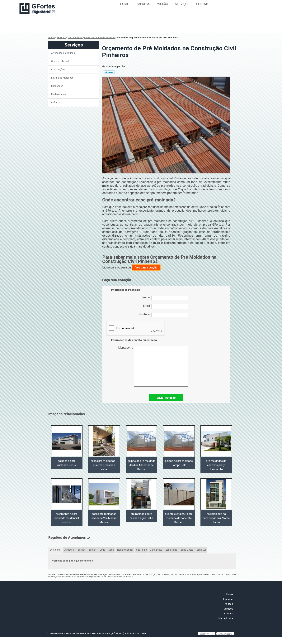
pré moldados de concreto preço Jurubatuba (216, 465)
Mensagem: (126, 347)
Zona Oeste (187, 549)
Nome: (147, 297)
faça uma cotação (146, 267)
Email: (147, 305)
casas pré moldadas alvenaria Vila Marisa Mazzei (104, 518)
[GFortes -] (37, 9)
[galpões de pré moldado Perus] (66, 441)
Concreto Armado (60, 61)
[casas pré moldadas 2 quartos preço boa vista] (104, 441)
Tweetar (109, 72)
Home (124, 4)
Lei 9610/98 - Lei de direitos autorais (117, 577)
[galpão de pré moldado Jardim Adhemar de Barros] (141, 441)
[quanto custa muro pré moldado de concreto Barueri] (179, 494)
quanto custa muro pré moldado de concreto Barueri (179, 518)
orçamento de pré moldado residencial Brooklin (66, 518)
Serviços (182, 4)
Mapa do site (226, 618)
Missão (162, 4)
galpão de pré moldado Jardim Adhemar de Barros (141, 465)
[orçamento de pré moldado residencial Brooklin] (66, 494)
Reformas (56, 102)
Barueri (81, 549)
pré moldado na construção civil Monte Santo (216, 518)
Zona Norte (171, 549)
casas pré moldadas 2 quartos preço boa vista (104, 465)
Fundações (57, 86)
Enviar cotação (166, 397)
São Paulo (141, 549)
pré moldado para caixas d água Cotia (141, 516)
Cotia (102, 549)
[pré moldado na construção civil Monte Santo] (216, 494)
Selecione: (55, 549)
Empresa (143, 4)
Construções (58, 69)
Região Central (125, 549)
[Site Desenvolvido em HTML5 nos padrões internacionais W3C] (206, 633)
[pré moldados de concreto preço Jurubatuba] (216, 441)
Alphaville (69, 549)
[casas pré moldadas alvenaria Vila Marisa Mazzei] (104, 494)
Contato (202, 4)
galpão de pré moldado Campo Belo (179, 463)
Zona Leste (156, 549)
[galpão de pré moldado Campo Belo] (179, 441)
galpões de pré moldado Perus (66, 463)
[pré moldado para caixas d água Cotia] (141, 494)
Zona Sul (201, 549)
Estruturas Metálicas (62, 77)
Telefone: (145, 314)
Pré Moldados (58, 94)
